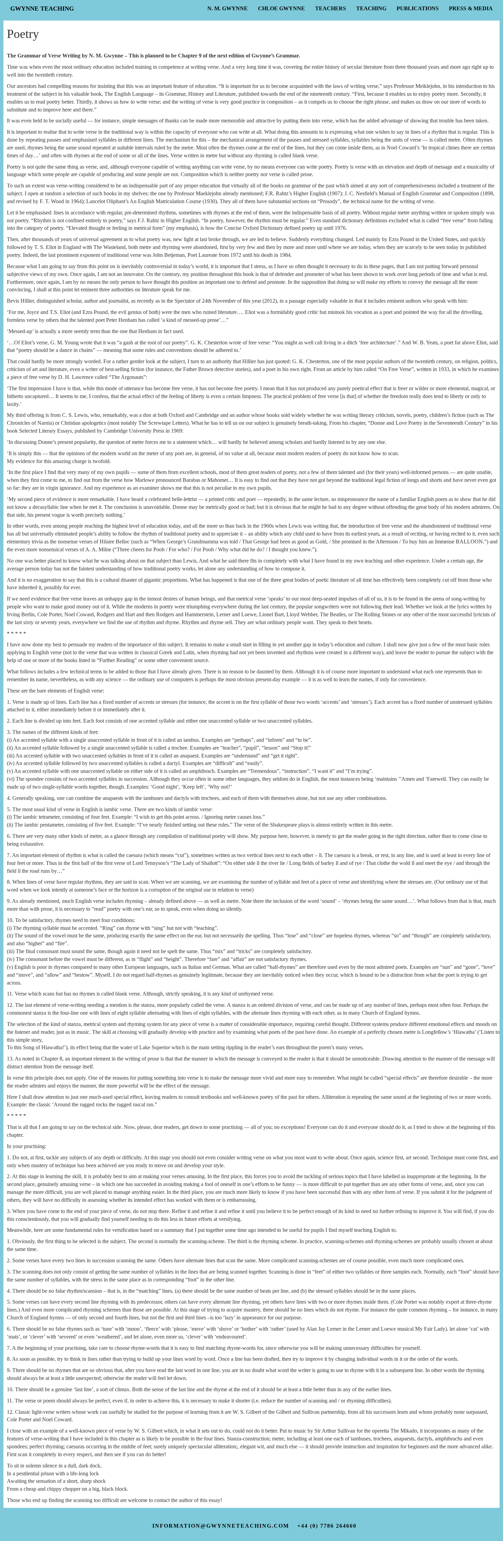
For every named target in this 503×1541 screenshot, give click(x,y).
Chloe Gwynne (281, 8)
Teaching (371, 8)
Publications (418, 8)
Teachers (330, 8)
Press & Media (471, 8)
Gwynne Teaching (42, 8)
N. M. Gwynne (227, 8)
